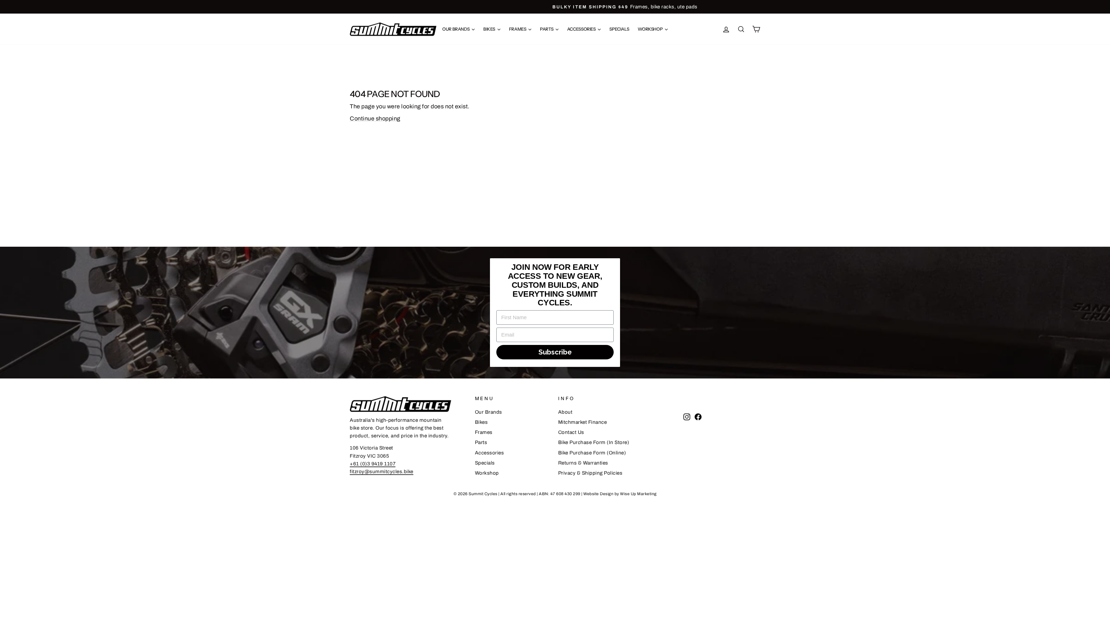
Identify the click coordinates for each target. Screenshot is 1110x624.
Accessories (582, 29)
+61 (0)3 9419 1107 (372, 464)
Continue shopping (375, 118)
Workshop (650, 29)
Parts (547, 29)
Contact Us (571, 432)
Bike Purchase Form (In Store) (593, 442)
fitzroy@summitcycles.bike (381, 471)
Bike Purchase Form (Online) (592, 453)
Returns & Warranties (583, 463)
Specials (619, 29)
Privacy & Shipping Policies (590, 473)
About (565, 412)
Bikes (489, 29)
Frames (518, 29)
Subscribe (555, 352)
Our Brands (456, 29)
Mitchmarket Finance (582, 422)
